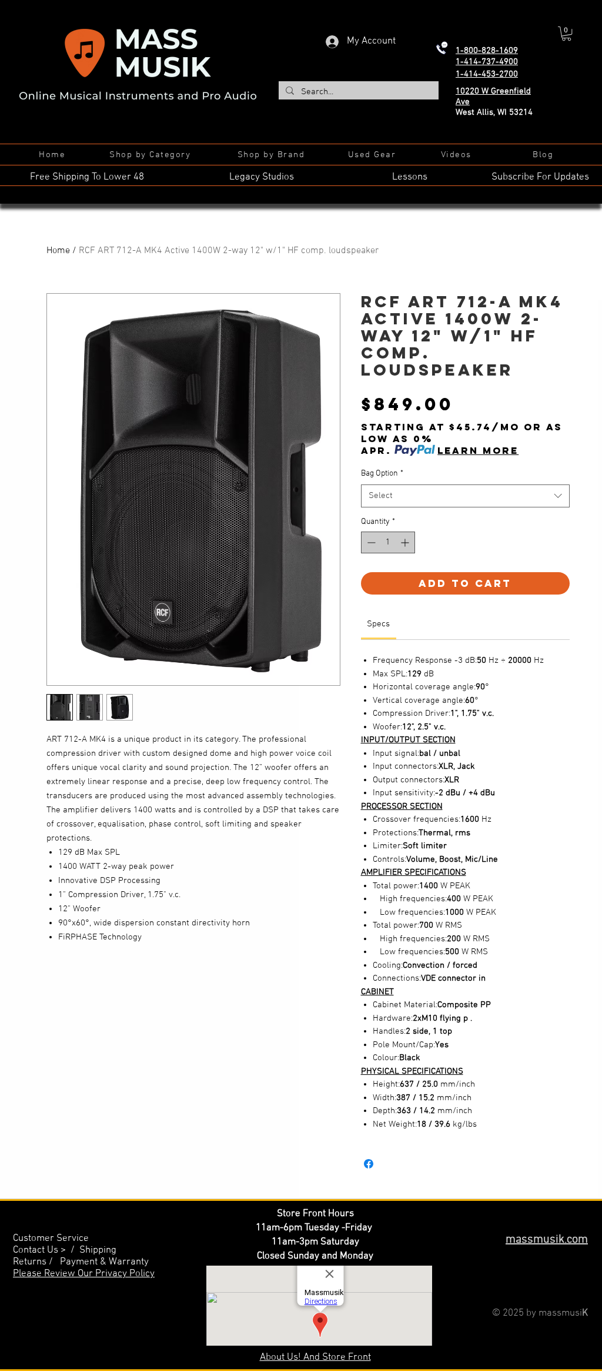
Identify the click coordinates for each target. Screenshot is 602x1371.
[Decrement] (370, 542)
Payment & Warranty (104, 1262)
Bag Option (382, 474)
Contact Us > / (46, 1250)
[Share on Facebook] (369, 1164)
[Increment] (406, 542)
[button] (566, 33)
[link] (378, 624)
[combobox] (465, 495)
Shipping (97, 1250)
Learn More (478, 450)
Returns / (36, 1262)
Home (58, 251)
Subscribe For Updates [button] (540, 177)
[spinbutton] (388, 542)
